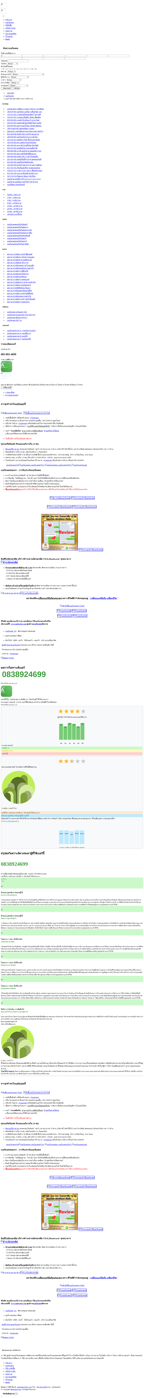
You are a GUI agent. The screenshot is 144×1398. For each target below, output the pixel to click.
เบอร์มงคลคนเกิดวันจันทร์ (17, 224)
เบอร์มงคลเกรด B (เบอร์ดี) (17, 336)
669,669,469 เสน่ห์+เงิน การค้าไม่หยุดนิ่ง (22, 157)
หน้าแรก (8, 20)
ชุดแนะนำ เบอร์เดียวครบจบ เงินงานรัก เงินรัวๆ (25, 131)
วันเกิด (3, 64)
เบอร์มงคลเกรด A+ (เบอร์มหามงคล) (21, 331)
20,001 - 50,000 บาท (14, 209)
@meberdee (34, 418)
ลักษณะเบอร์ (6, 74)
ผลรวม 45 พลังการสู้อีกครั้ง (17, 271)
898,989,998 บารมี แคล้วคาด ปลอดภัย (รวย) (24, 151)
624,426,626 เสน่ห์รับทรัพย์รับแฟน (20, 162)
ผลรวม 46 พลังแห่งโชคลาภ (18, 274)
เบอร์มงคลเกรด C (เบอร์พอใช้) (19, 339)
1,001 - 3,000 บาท (14, 197)
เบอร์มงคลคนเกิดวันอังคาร (17, 227)
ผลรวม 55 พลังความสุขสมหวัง (19, 285)
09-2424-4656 (42, 1387)
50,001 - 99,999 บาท (14, 211)
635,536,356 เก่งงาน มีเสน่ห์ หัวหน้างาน (22, 173)
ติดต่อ (7, 39)
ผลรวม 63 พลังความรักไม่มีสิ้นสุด (20, 293)
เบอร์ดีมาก (4, 367)
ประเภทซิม (5, 83)
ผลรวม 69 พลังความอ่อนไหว (18, 302)
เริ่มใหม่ (16, 88)
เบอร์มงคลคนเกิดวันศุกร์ (16, 238)
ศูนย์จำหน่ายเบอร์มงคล (11, 645)
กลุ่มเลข (4, 61)
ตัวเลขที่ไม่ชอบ (7, 66)
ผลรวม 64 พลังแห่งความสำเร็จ (19, 296)
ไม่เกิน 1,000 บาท (14, 195)
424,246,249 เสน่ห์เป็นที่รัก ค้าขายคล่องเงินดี (24, 159)
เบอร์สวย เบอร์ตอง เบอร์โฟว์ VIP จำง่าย (22, 182)
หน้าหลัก (10, 93)
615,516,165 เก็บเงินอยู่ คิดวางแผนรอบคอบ (23, 168)
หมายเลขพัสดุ (10, 34)
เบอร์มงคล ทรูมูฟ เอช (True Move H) (21, 315)
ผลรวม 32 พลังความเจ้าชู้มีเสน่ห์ (19, 254)
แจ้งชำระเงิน (10, 28)
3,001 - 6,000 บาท (14, 200)
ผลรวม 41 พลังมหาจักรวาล (17, 263)
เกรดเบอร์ (5, 85)
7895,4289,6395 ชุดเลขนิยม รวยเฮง (20, 128)
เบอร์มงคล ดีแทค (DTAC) (17, 318)
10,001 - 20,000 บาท (14, 206)
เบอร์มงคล (9, 22)
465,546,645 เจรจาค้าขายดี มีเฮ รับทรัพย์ (22, 145)
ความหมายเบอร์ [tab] (11, 395)
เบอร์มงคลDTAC (38, 465)
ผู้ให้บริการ (5, 77)
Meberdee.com (15, 1389)
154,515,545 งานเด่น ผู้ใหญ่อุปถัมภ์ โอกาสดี (24, 114)
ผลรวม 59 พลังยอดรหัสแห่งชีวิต (19, 291)
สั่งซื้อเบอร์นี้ (7, 387)
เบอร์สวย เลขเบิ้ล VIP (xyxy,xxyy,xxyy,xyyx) (24, 179)
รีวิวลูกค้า (9, 36)
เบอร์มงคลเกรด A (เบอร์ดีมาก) (19, 333)
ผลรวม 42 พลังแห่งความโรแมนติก (20, 265)
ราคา (3, 80)
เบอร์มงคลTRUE (65, 465)
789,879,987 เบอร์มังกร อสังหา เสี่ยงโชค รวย (24, 112)
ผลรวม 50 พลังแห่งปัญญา (17, 277)
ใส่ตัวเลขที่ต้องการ (8, 53)
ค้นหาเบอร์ (6, 88)
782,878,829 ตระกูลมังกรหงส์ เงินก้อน (21, 143)
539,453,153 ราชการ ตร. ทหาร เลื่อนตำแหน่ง (24, 171)
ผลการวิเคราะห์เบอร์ (13, 667)
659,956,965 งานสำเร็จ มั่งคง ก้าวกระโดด (23, 120)
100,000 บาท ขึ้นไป (14, 214)
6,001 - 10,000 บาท (14, 203)
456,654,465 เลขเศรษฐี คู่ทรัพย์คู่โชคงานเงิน (24, 123)
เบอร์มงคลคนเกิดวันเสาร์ (17, 241)
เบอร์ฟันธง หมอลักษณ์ (16, 185)
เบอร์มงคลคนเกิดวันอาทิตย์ (18, 244)
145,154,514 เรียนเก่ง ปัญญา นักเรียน (21, 176)
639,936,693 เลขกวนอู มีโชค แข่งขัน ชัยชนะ (24, 126)
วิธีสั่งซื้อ (8, 25)
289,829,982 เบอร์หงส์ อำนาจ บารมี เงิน (22, 137)
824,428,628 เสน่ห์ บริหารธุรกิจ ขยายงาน (23, 134)
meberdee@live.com (24, 1387)
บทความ (8, 31)
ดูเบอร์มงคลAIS (12, 465)
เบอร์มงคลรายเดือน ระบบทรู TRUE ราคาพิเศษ (25, 109)
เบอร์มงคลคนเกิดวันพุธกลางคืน (19, 233)
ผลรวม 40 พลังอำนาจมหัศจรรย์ (19, 260)
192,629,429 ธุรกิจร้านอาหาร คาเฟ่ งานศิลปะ (24, 165)
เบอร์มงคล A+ (11, 631)
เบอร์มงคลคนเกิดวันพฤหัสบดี (18, 236)
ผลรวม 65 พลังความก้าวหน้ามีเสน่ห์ (21, 299)
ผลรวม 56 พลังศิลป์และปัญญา (18, 288)
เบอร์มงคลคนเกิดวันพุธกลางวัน (19, 230)
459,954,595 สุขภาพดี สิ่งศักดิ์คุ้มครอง (21, 154)
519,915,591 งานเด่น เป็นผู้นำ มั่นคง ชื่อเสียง (24, 117)
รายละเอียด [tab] (9, 392)
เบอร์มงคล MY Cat (14, 320)
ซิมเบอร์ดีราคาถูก (12, 449)
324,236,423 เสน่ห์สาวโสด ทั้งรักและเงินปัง (23, 140)
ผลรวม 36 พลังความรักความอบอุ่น (20, 257)
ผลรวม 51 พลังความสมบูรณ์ (18, 279)
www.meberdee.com (18, 624)
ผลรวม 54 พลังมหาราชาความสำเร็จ (21, 282)
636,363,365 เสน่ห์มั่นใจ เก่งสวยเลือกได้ (22, 148)
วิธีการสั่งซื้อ (10, 1368)
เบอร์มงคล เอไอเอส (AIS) (17, 312)
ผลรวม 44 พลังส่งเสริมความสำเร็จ (20, 268)
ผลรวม (3, 71)
